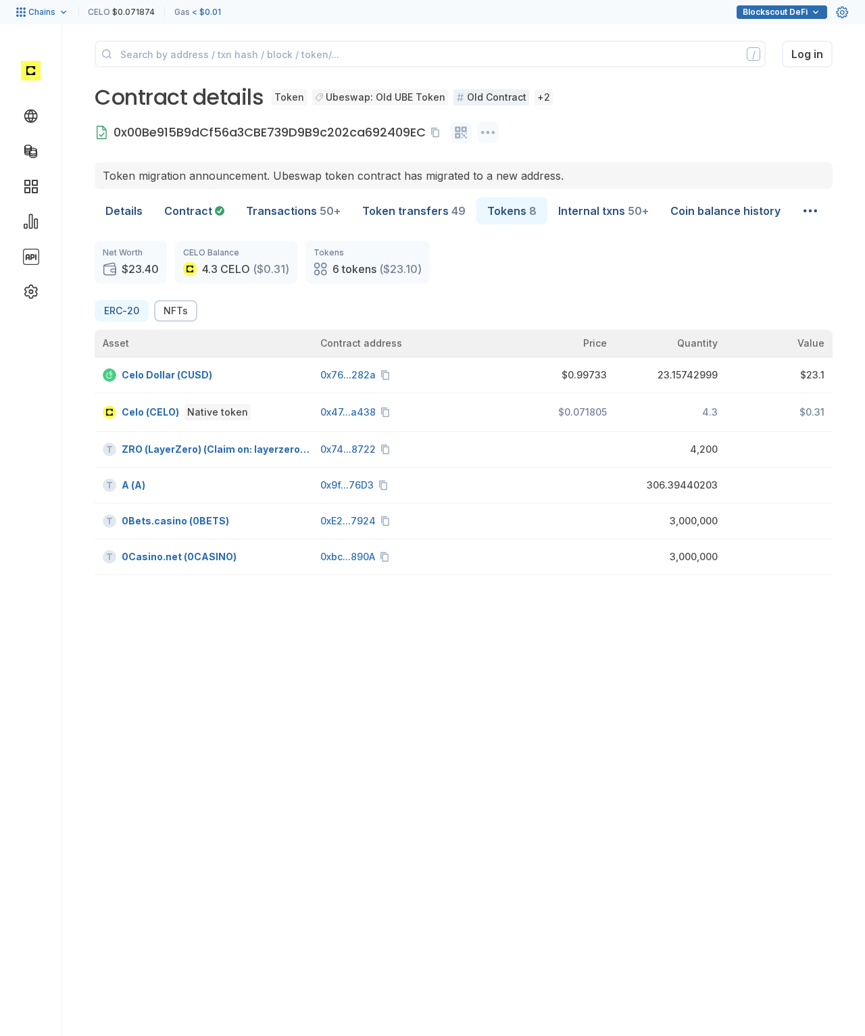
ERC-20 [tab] (121, 310)
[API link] (31, 257)
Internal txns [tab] (603, 211)
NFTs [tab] (176, 310)
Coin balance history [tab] (725, 211)
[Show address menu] (488, 132)
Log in (807, 54)
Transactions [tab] (293, 211)
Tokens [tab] (512, 211)
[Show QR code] (461, 132)
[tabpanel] (464, 408)
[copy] (438, 132)
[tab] (194, 210)
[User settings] (842, 12)
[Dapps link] (31, 186)
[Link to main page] (31, 70)
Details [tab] (124, 211)
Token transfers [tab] (414, 211)
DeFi (775, 12)
